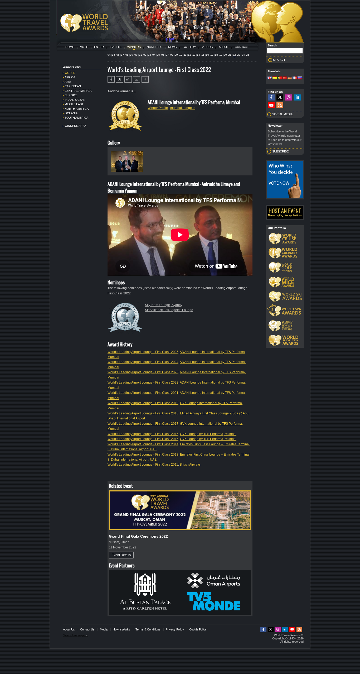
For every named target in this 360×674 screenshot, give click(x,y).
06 (162, 54)
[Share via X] (119, 79)
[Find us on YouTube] (271, 105)
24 (243, 54)
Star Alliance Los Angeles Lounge (169, 310)
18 (216, 54)
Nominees (154, 47)
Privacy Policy (175, 629)
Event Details (121, 555)
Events (115, 47)
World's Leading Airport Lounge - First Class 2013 (143, 454)
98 (127, 54)
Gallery (189, 47)
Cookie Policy (198, 629)
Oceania (71, 113)
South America (76, 117)
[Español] (275, 78)
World (70, 72)
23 (238, 54)
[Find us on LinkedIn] (297, 97)
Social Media (282, 114)
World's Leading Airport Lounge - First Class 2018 (143, 413)
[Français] (295, 78)
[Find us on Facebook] (271, 97)
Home (69, 47)
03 (149, 54)
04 (153, 54)
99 (131, 54)
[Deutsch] (290, 78)
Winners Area (75, 125)
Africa (70, 77)
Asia (68, 81)
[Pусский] (300, 78)
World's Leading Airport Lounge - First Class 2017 (143, 424)
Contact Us (87, 629)
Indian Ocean (75, 99)
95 (113, 54)
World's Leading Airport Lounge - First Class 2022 (143, 382)
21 (229, 54)
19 (220, 54)
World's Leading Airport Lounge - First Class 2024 (143, 362)
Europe (71, 95)
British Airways (190, 464)
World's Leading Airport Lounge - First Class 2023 (143, 372)
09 (176, 54)
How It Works (121, 629)
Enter (99, 47)
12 (189, 54)
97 (122, 54)
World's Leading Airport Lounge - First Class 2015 (143, 439)
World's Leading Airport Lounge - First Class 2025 (143, 352)
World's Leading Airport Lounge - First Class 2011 (143, 464)
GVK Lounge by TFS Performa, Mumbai (208, 434)
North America (77, 108)
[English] (269, 78)
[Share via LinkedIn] (128, 79)
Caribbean (73, 86)
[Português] (280, 78)
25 (247, 54)
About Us (69, 629)
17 (211, 54)
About (224, 47)
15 (203, 54)
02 (145, 54)
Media (104, 629)
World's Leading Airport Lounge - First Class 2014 (143, 444)
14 (198, 54)
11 (185, 54)
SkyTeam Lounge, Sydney (163, 305)
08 (171, 54)
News (172, 47)
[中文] (285, 78)
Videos (207, 47)
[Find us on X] (279, 97)
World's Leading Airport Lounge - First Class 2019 (143, 403)
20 (225, 54)
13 (194, 54)
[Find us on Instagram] (288, 97)
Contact (242, 47)
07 (167, 54)
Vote (84, 47)
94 (109, 54)
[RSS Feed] (279, 105)
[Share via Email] (136, 79)
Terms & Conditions (147, 629)
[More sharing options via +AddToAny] (145, 79)
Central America (78, 90)
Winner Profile (158, 108)
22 (234, 54)
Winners (134, 47)
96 (118, 54)
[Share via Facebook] (111, 79)
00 (136, 54)
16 (207, 54)
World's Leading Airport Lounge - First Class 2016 (143, 434)
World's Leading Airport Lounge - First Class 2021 (143, 393)
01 (140, 54)
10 (180, 54)
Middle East (74, 104)
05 (158, 54)
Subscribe (280, 151)
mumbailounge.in (182, 108)
